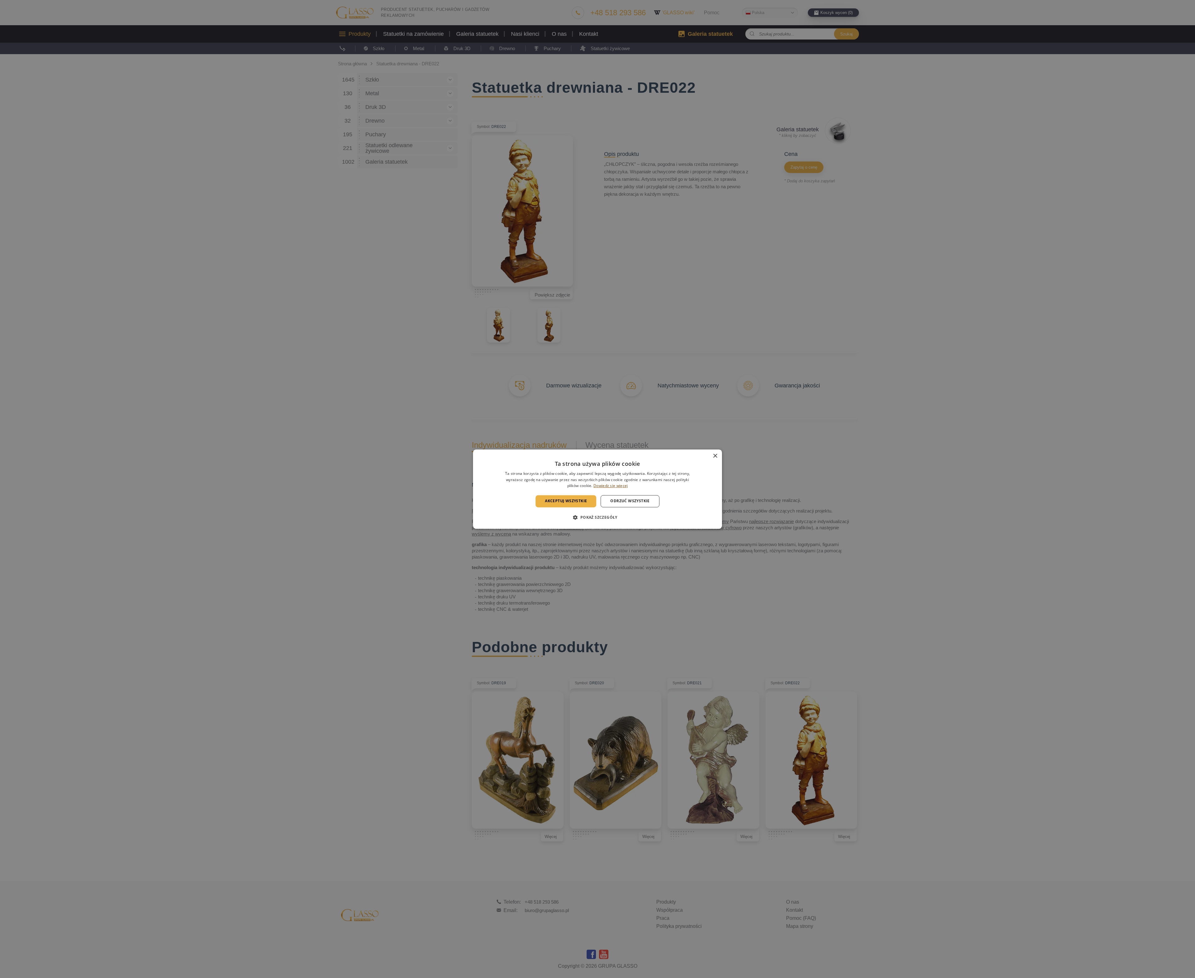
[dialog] (597, 489)
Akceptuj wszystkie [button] (566, 501)
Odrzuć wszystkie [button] (629, 501)
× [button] (715, 456)
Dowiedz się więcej (610, 486)
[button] (597, 517)
